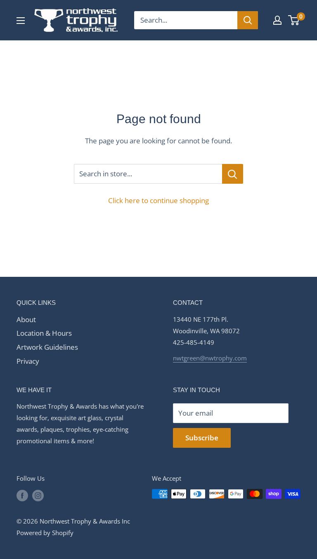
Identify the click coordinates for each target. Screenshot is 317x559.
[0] (294, 20)
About (26, 319)
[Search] (247, 20)
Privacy (28, 361)
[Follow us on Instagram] (38, 495)
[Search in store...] (232, 174)
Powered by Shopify (45, 533)
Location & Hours (44, 333)
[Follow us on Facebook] (22, 495)
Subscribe (201, 437)
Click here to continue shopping (158, 200)
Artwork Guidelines (47, 347)
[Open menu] (21, 20)
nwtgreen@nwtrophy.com (210, 358)
